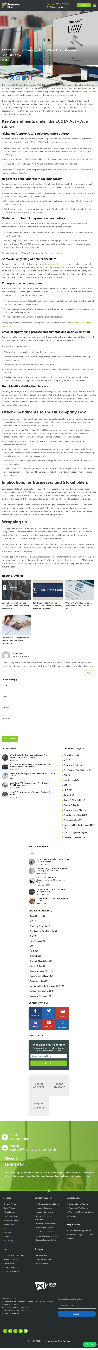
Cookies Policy (9, 1263)
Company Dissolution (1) (74, 765)
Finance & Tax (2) (71, 805)
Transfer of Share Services (45, 1232)
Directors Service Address (78, 1204)
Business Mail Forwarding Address (81, 1212)
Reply (89, 673)
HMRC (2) (68, 790)
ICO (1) (67, 760)
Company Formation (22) (74, 838)
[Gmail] (30, 78)
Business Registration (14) (75, 833)
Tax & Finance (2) (71, 755)
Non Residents (9, 1224)
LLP (5, 1228)
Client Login (84, 5)
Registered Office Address (78, 1208)
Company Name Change (45, 1212)
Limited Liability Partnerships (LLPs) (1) (79, 826)
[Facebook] (12, 78)
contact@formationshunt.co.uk (33, 1149)
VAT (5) (67, 785)
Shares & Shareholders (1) (75, 800)
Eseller (6, 1237)
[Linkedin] (24, 78)
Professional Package (11, 1216)
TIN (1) (67, 775)
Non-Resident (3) (71, 780)
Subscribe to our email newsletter (70, 1299)
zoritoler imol (17, 654)
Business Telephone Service (46, 1240)
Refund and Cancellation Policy (15, 1255)
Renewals (72, 1216)
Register (49, 1063)
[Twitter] (18, 78)
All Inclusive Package (11, 1220)
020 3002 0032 (59, 3)
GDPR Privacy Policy (11, 1272)
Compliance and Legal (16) (75, 815)
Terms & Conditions (11, 1259)
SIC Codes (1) (69, 795)
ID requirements (10, 1268)
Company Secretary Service (46, 1224)
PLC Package (8, 1241)
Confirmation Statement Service (48, 1204)
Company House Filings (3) (75, 810)
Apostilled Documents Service (47, 1236)
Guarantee (7, 1233)
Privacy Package (9, 1212)
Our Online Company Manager (80, 1231)
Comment (7, 718)
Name (5, 685)
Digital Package (9, 1208)
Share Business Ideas (43, 1259)
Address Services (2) (72, 820)
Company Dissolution (44, 1208)
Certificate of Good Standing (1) (77, 770)
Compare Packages (10, 1204)
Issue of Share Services (44, 1228)
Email (5, 696)
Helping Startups (42, 1263)
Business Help (41, 1255)
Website (5, 707)
